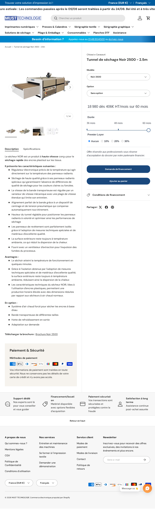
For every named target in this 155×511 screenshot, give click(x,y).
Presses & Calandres (54, 26)
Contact (81, 459)
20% (116, 141)
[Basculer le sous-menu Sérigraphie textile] (99, 27)
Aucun (95, 141)
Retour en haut (77, 420)
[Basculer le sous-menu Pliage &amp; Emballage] (62, 32)
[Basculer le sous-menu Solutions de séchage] (33, 32)
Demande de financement (118, 169)
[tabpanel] (41, 245)
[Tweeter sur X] (100, 207)
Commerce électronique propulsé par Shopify (50, 497)
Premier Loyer (95, 134)
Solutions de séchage (18, 32)
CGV (7, 455)
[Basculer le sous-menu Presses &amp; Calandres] (69, 27)
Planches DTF (101, 32)
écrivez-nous (116, 39)
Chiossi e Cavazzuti (96, 54)
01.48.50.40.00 (96, 39)
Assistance (119, 32)
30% (126, 141)
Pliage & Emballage (49, 32)
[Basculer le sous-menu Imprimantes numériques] (37, 27)
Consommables (77, 32)
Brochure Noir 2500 (47, 334)
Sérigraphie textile (85, 26)
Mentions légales (14, 449)
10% (106, 141)
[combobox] (88, 18)
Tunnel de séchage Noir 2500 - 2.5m (29, 47)
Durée (90, 117)
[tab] (12, 149)
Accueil (8, 47)
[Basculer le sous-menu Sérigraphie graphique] (132, 27)
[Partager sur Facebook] (106, 207)
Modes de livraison (87, 453)
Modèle (90, 70)
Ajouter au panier (118, 181)
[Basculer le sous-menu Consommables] (88, 32)
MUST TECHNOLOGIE (20, 497)
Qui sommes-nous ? (16, 443)
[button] (148, 18)
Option (90, 86)
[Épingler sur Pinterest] (112, 207)
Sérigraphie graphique (117, 26)
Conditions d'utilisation (17, 471)
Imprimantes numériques (20, 26)
